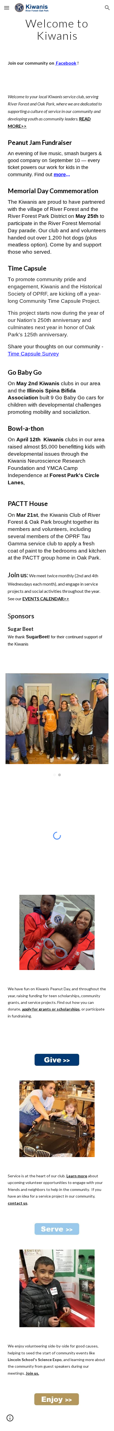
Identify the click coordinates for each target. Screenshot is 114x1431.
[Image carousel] (57, 725)
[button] (6, 7)
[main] (57, 29)
